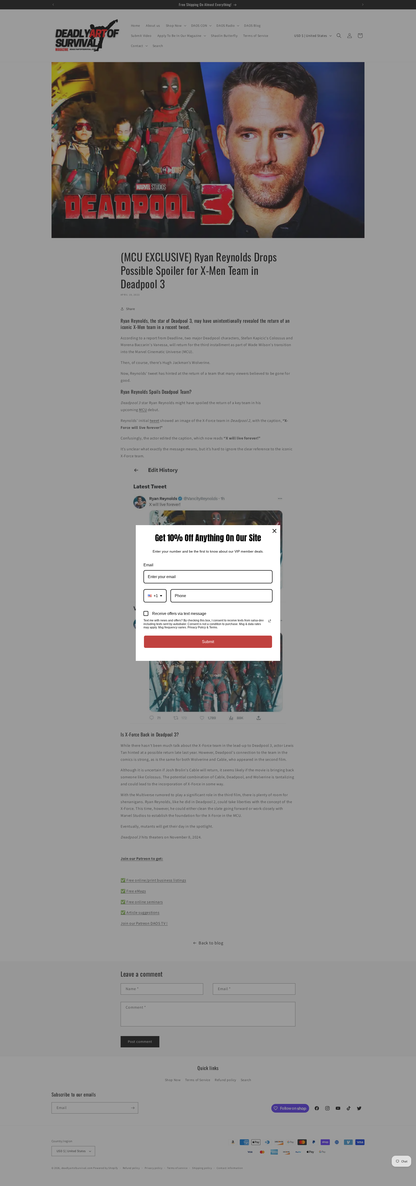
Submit (208, 642)
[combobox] (155, 595)
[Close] (274, 531)
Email (148, 565)
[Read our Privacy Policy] (270, 621)
